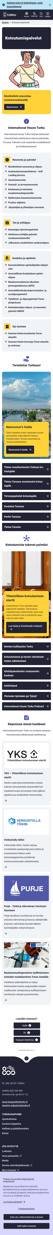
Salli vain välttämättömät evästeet (26, 1217)
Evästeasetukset (26, 1208)
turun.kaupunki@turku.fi (15, 1102)
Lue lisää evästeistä (12, 1201)
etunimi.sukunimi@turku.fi (16, 1105)
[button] (27, 1026)
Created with (26, 1050)
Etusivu (5, 22)
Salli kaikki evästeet (26, 1226)
